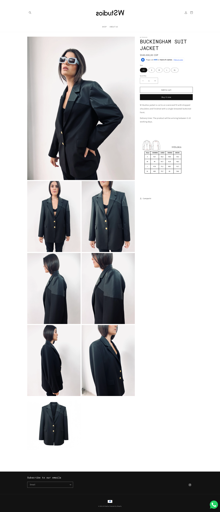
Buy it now (166, 97)
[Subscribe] (70, 485)
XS (144, 70)
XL (175, 70)
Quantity (143, 76)
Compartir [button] (147, 198)
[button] (30, 12)
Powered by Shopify (115, 506)
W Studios (106, 506)
